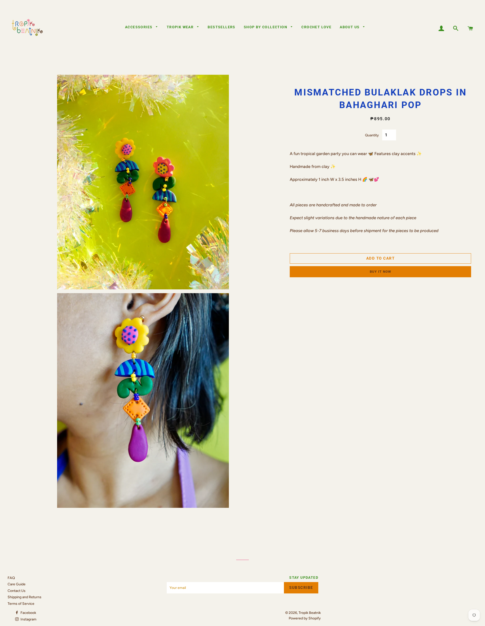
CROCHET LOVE (316, 27)
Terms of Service (21, 604)
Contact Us (17, 591)
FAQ (11, 578)
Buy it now (380, 271)
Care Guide (17, 584)
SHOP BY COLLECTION (266, 27)
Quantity (372, 135)
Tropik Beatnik (310, 613)
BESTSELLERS (221, 27)
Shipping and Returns (24, 597)
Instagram (28, 619)
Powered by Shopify (305, 618)
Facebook (28, 613)
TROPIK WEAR (181, 27)
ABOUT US (350, 27)
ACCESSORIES (139, 27)
